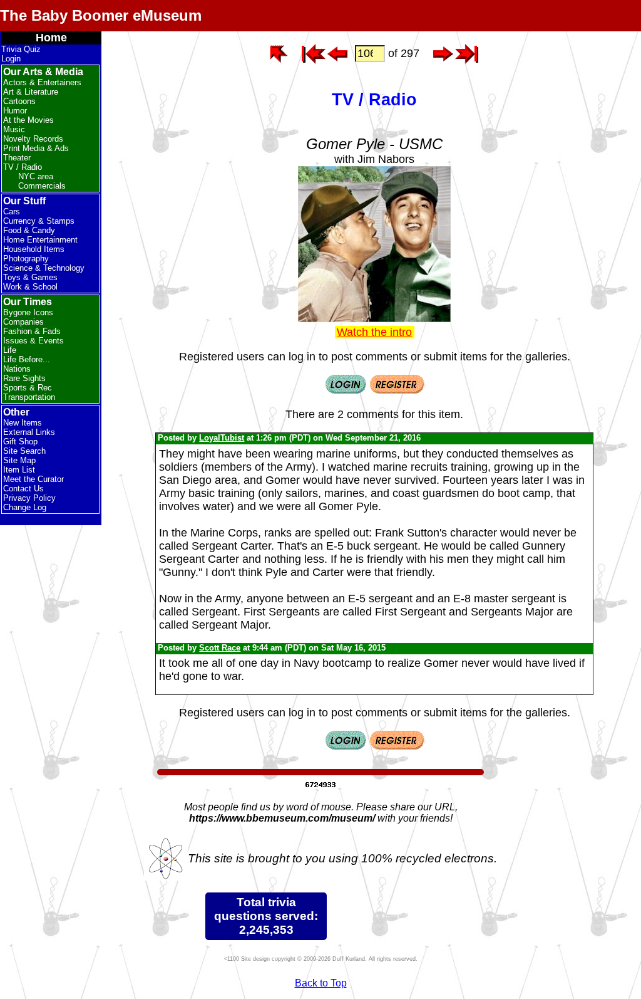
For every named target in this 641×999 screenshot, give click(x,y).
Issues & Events (33, 340)
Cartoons (19, 101)
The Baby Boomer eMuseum (101, 15)
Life (9, 350)
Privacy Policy (29, 498)
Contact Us (23, 488)
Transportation (29, 397)
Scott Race (219, 647)
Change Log (24, 507)
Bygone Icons (28, 312)
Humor (15, 110)
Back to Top (321, 983)
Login (11, 58)
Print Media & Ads (36, 148)
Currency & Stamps (38, 221)
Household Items (33, 249)
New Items (22, 422)
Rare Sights (24, 378)
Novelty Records (33, 139)
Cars (11, 211)
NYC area (35, 176)
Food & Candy (29, 230)
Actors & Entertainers (42, 82)
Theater (17, 157)
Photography (26, 258)
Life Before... (26, 359)
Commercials (42, 186)
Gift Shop (20, 441)
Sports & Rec (27, 387)
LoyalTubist (221, 437)
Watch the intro (374, 332)
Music (14, 129)
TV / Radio (22, 167)
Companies (23, 322)
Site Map (19, 460)
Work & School (30, 286)
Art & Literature (30, 92)
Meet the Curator (33, 479)
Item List (19, 469)
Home (51, 37)
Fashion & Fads (32, 331)
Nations (17, 369)
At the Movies (28, 120)
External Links (29, 432)
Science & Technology (44, 268)
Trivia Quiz (21, 49)
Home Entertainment (40, 239)
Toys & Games (30, 277)
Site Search (24, 451)
